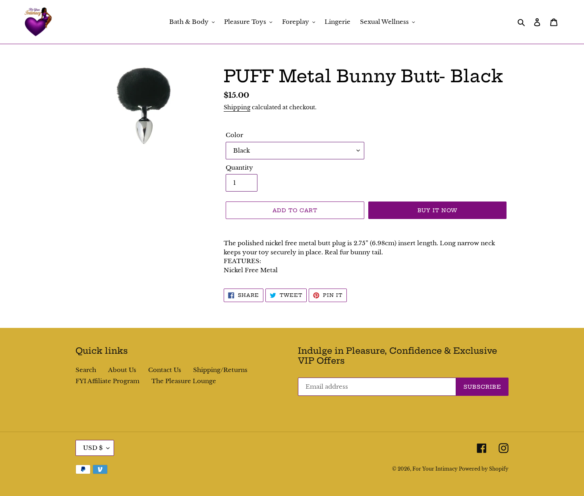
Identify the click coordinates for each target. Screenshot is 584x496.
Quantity (239, 167)
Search (85, 370)
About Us (122, 370)
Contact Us (164, 370)
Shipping (237, 107)
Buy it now (437, 210)
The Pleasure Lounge (183, 381)
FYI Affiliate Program (107, 381)
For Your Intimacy (435, 469)
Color (234, 135)
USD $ (92, 447)
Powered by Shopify (484, 469)
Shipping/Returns (220, 370)
